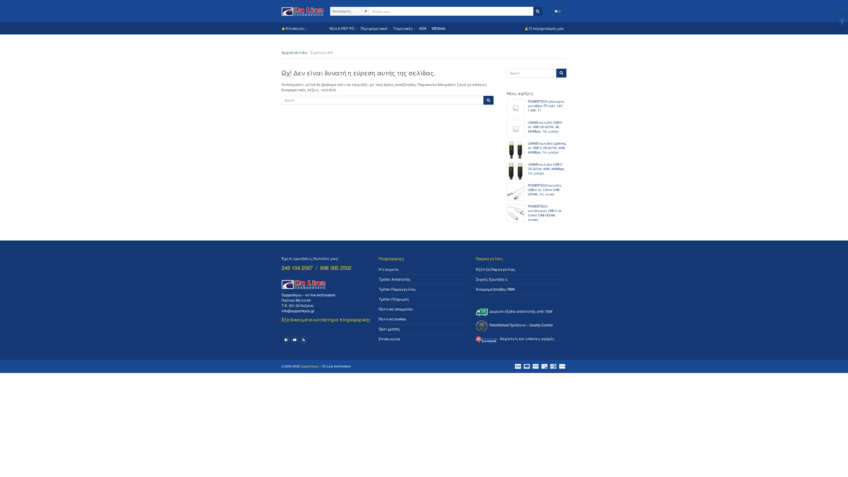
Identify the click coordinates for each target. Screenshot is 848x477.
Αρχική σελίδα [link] (294, 52)
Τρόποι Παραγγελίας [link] (397, 289)
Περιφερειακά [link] (374, 28)
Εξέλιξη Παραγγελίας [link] (495, 269)
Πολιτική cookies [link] (392, 319)
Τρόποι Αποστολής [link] (394, 279)
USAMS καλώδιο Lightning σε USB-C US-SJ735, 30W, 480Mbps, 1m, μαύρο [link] (547, 147)
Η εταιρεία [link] (388, 269)
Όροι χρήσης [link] (389, 328)
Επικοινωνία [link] (389, 338)
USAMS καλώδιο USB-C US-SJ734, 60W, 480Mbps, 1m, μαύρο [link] (546, 168)
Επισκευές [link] (295, 28)
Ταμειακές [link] (403, 28)
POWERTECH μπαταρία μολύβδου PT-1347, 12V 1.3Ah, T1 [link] (546, 105)
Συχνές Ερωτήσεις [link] (491, 279)
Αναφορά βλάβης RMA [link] (495, 289)
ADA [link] (422, 28)
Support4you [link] (310, 366)
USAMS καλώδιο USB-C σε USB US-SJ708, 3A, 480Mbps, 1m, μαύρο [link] (545, 126)
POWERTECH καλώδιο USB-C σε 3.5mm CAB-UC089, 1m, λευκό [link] (544, 189)
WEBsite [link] (438, 28)
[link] (842, 21)
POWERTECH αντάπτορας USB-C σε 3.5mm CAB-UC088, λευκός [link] (545, 213)
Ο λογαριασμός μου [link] (546, 28)
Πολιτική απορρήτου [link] (396, 309)
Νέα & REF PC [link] (341, 28)
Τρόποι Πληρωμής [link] (394, 299)
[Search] (488, 100)
